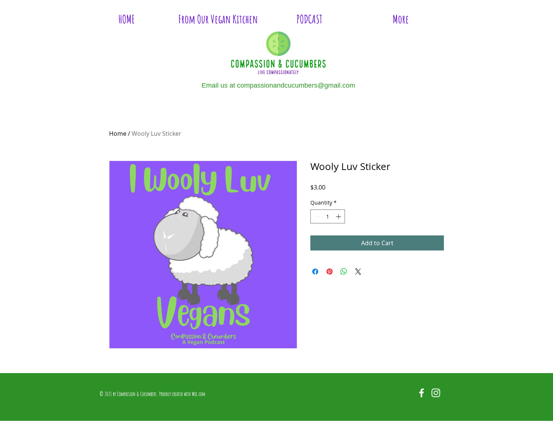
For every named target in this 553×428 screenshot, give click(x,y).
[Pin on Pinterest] (329, 271)
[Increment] (339, 216)
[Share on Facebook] (315, 271)
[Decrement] (316, 216)
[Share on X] (358, 271)
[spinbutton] (327, 216)
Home (117, 133)
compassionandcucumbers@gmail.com (296, 85)
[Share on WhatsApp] (343, 271)
